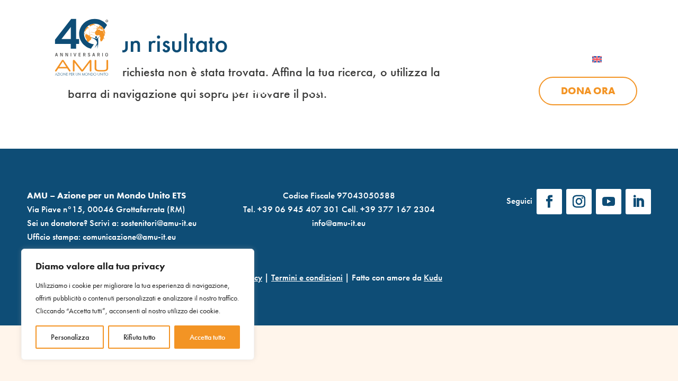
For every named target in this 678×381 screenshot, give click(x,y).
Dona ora (588, 91)
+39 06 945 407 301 (298, 209)
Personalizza (70, 337)
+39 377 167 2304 (397, 209)
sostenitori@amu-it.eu (159, 223)
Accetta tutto (207, 337)
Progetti (332, 91)
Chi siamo (249, 91)
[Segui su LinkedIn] (638, 201)
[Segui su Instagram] (579, 201)
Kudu (433, 277)
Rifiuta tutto (139, 337)
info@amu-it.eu (338, 223)
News (403, 91)
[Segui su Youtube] (608, 201)
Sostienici (478, 91)
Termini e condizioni (307, 277)
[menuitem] (610, 59)
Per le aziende (514, 8)
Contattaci (607, 8)
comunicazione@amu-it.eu (129, 236)
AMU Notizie (289, 8)
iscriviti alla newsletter (401, 8)
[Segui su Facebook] (549, 201)
